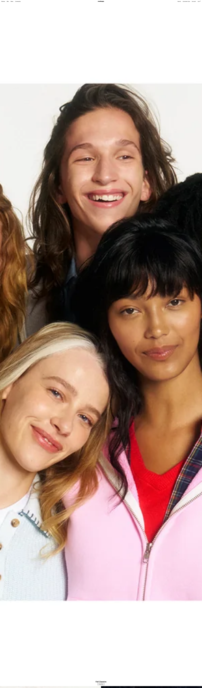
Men (8, 1)
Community (18, 1)
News (12, 1)
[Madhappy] (101, 1)
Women (3, 1)
